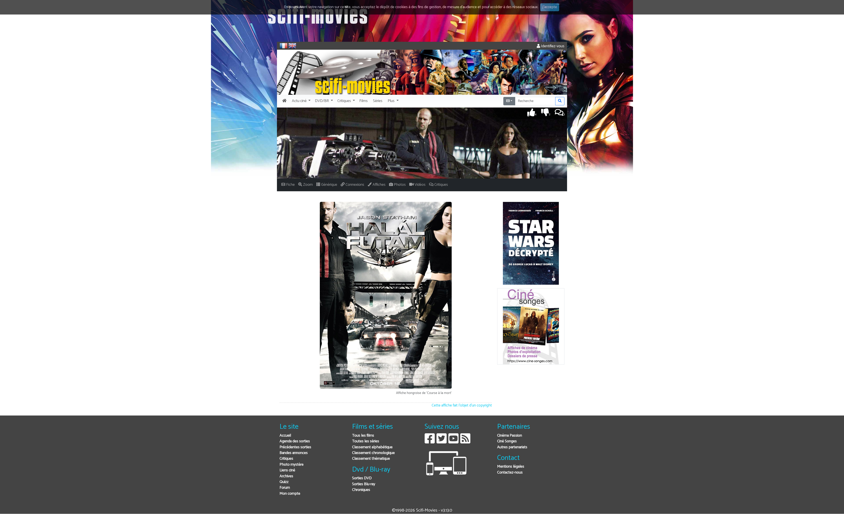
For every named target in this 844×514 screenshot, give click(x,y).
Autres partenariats (512, 447)
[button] (300, 101)
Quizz (284, 482)
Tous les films (363, 435)
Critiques (286, 459)
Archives (286, 476)
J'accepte (549, 7)
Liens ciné (287, 470)
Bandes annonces (294, 453)
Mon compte (290, 493)
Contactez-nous (510, 472)
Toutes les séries (365, 441)
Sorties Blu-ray (363, 484)
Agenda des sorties (295, 441)
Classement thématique (371, 459)
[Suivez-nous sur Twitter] (442, 442)
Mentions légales (510, 466)
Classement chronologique (373, 453)
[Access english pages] (292, 46)
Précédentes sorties (295, 447)
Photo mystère (292, 464)
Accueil (285, 435)
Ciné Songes (507, 441)
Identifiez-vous (552, 46)
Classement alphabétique (372, 447)
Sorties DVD (362, 478)
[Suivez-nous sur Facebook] (430, 442)
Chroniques (361, 490)
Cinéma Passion (509, 435)
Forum (285, 488)
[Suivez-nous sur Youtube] (453, 442)
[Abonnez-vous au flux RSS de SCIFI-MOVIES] (465, 442)
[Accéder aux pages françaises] (283, 46)
